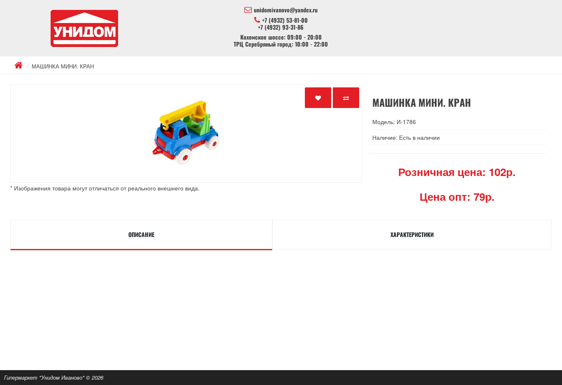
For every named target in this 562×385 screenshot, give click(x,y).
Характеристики (412, 234)
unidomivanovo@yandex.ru (286, 10)
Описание (141, 234)
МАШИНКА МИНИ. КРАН (63, 66)
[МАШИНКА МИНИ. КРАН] (186, 134)
